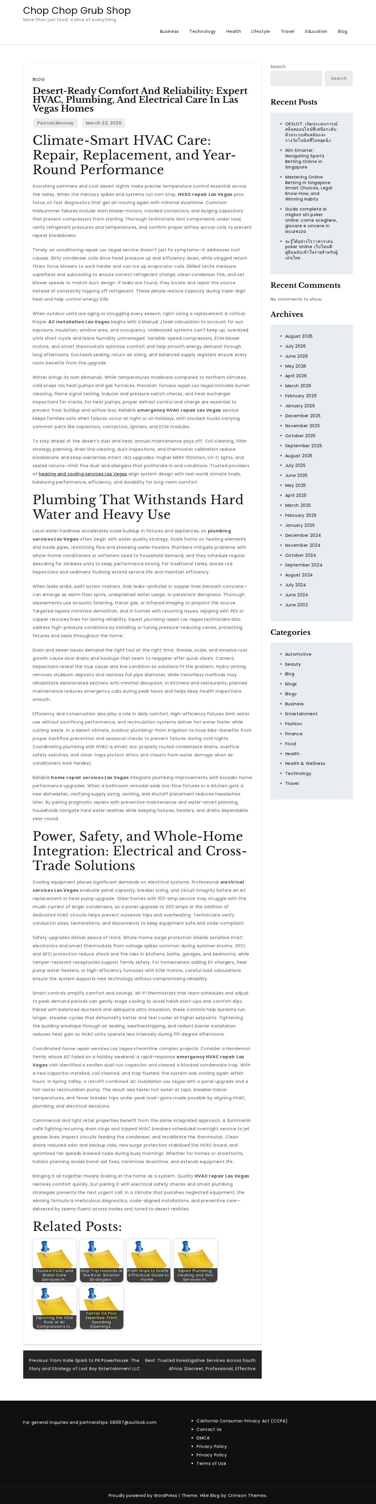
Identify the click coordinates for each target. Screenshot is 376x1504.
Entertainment (301, 714)
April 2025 (296, 495)
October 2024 (300, 555)
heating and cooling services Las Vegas (83, 474)
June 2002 (296, 605)
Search (278, 67)
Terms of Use (211, 1463)
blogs (291, 684)
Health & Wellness (305, 763)
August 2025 (299, 455)
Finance (294, 734)
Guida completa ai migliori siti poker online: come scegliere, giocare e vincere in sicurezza (311, 220)
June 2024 (296, 595)
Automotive (298, 654)
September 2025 (303, 446)
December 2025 (303, 416)
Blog (343, 31)
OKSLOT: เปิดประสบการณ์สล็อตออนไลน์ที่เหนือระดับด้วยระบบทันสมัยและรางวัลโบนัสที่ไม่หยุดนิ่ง (311, 132)
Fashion (293, 724)
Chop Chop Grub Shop (77, 10)
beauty (293, 664)
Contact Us (209, 1429)
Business (169, 31)
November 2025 (302, 426)
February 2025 (301, 515)
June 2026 (296, 356)
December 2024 (303, 535)
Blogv (291, 694)
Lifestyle (260, 31)
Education (316, 31)
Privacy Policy (212, 1446)
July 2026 (295, 346)
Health (233, 31)
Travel (288, 31)
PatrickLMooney (55, 123)
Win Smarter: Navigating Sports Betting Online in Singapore (305, 158)
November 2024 (303, 545)
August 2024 (299, 575)
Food (290, 744)
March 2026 (298, 386)
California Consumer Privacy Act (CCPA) (242, 1421)
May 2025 (295, 485)
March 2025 (298, 505)
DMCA (203, 1438)
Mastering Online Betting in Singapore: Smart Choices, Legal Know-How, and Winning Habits (309, 188)
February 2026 (301, 396)
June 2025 (296, 475)
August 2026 (299, 336)
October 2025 (300, 436)
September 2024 (304, 565)
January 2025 (300, 525)
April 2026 (296, 376)
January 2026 (300, 406)
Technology (202, 31)
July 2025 (295, 465)
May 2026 (296, 366)
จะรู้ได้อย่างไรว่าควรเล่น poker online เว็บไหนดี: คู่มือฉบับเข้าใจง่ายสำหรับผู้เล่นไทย (311, 249)
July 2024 (295, 585)
